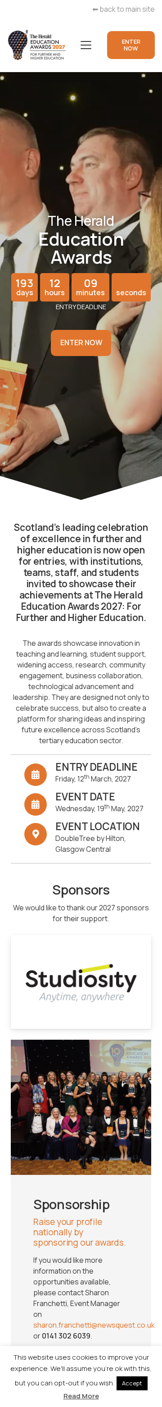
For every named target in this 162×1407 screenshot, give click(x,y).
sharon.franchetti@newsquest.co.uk (94, 1325)
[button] (86, 45)
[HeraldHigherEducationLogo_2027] (37, 45)
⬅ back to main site (123, 9)
